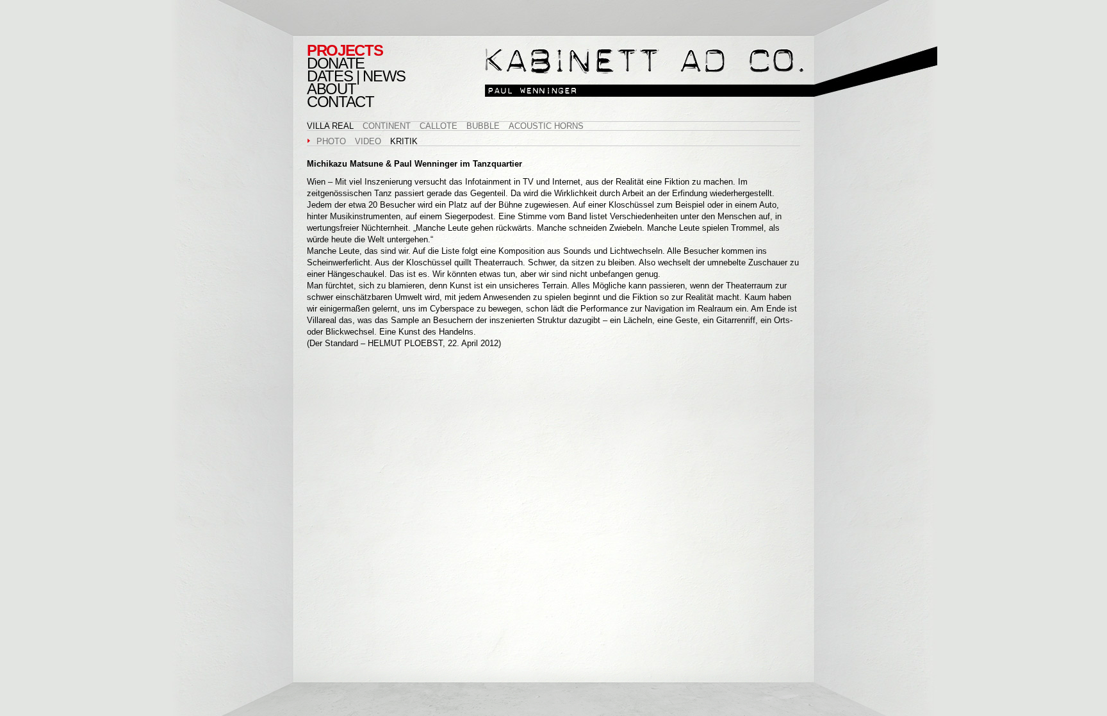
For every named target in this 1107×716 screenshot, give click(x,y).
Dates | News (356, 76)
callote (438, 126)
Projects (344, 50)
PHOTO (331, 141)
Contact (340, 102)
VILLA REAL (330, 126)
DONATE (336, 63)
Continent (387, 126)
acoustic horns (546, 126)
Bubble (483, 126)
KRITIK (404, 141)
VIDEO (368, 141)
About (331, 89)
